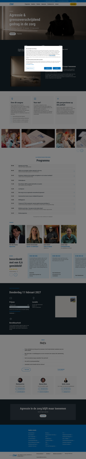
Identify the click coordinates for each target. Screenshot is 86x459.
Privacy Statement (52, 55)
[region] (43, 58)
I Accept (56, 68)
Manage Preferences (30, 68)
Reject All (48, 68)
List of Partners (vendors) (30, 64)
